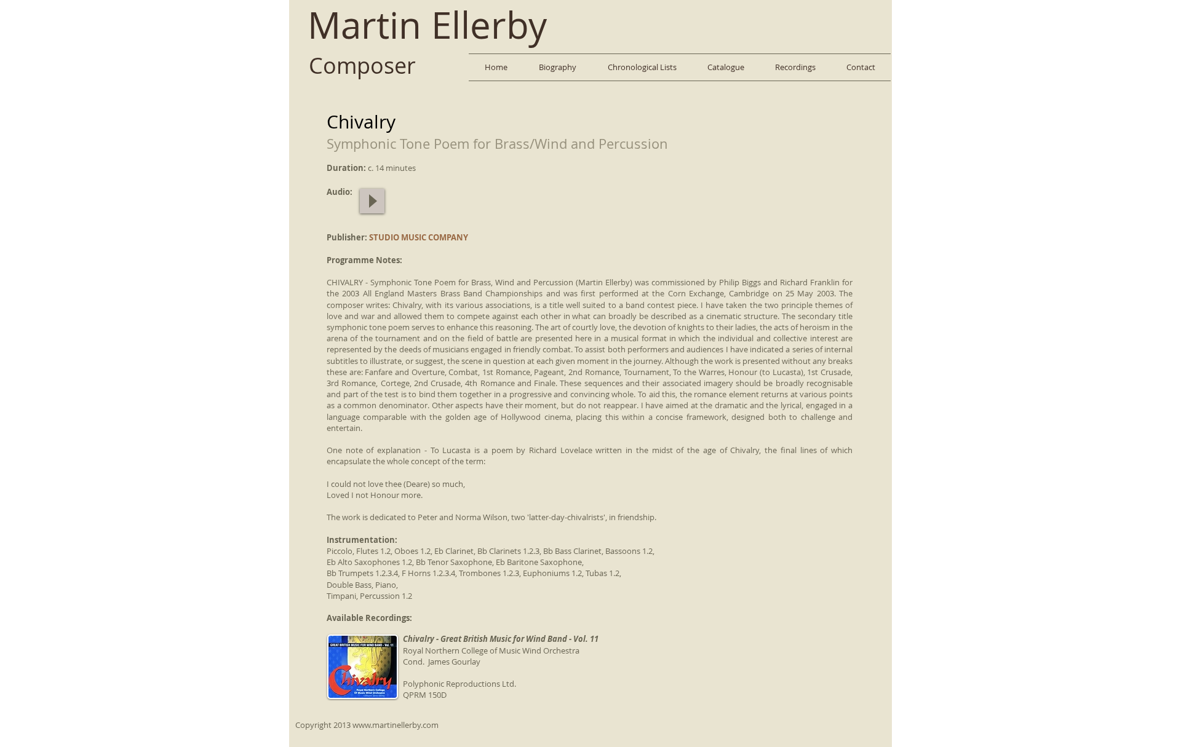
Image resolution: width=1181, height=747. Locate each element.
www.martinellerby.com (395, 724)
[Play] (372, 201)
